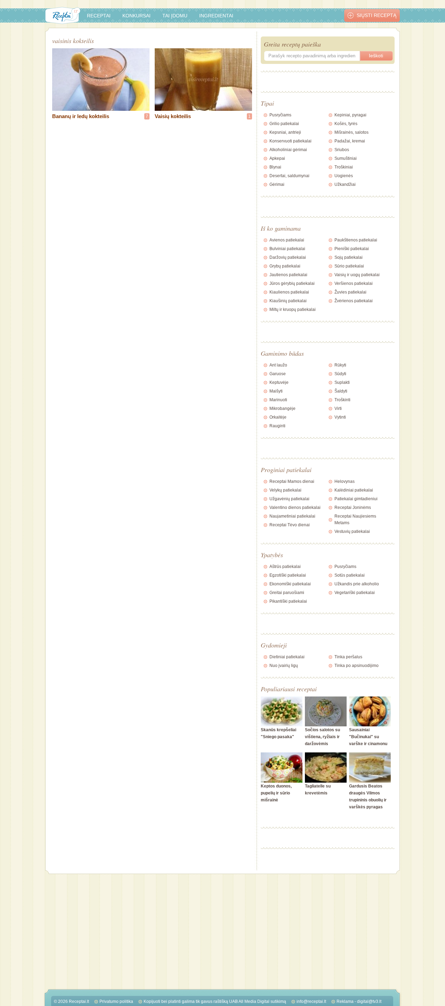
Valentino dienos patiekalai (295, 507)
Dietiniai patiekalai (287, 656)
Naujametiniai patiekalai (292, 516)
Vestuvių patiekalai (352, 531)
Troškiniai (343, 167)
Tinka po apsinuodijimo (356, 665)
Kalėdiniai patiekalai (353, 490)
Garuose (277, 373)
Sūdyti (340, 373)
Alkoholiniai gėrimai (288, 149)
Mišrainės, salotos (351, 132)
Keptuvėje (279, 382)
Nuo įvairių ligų (283, 665)
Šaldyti (340, 391)
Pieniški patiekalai (351, 248)
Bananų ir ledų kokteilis (80, 116)
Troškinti (342, 399)
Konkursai (136, 15)
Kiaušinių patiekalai (288, 300)
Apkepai (277, 158)
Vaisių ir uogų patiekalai (357, 274)
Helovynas (344, 481)
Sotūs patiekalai (349, 575)
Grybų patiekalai (284, 266)
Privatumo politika (116, 1001)
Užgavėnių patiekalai (289, 498)
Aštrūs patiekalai (285, 566)
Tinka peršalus (348, 656)
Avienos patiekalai (286, 240)
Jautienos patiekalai (288, 274)
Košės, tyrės (345, 123)
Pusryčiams (280, 115)
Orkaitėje (277, 417)
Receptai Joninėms (352, 507)
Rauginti (277, 425)
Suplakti (342, 382)
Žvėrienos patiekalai (353, 300)
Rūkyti (340, 365)
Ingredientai (216, 15)
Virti (338, 408)
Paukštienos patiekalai (355, 240)
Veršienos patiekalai (353, 283)
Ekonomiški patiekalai (290, 584)
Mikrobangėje (282, 408)
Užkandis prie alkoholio (356, 584)
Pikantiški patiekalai (288, 601)
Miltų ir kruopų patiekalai (292, 309)
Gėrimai (276, 184)
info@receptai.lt (311, 1001)
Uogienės (343, 175)
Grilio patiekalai (284, 123)
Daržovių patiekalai (287, 257)
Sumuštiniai (345, 158)
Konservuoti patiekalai (290, 141)
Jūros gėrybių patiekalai (292, 283)
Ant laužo (278, 365)
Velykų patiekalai (285, 490)
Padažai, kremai (349, 141)
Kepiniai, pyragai (350, 115)
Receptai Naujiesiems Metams (355, 519)
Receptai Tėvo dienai (289, 524)
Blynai (275, 167)
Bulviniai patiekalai (287, 248)
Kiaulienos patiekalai (289, 292)
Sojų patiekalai (348, 257)
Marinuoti (278, 399)
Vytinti (340, 417)
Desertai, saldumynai (289, 175)
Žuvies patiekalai (350, 292)
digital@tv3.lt (369, 1001)
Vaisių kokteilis (173, 116)
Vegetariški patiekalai (354, 592)
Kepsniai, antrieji (285, 132)
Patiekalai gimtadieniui (356, 498)
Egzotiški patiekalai (287, 575)
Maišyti (276, 391)
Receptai (99, 15)
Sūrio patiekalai (349, 266)
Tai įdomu (174, 15)
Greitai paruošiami (286, 592)
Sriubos (341, 149)
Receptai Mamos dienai (291, 481)
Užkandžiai (345, 184)
